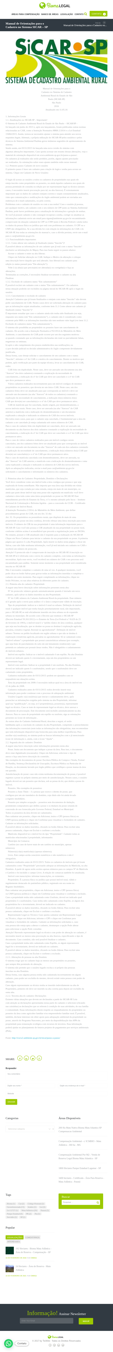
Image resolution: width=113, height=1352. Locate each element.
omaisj (34, 1258)
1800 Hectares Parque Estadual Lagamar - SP (80, 1168)
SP (22, 1217)
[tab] (15, 1237)
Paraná (45, 1210)
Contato (97, 14)
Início (97, 23)
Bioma (11, 1204)
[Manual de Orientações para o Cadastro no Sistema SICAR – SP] (56, 60)
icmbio (32, 1207)
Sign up (86, 1321)
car (21, 1204)
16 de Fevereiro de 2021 (16, 1276)
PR (28, 1214)
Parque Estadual (15, 1214)
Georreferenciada (15, 1207)
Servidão (12, 1217)
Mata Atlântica (29, 1210)
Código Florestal (36, 1204)
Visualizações (15, 1237)
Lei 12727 (12, 1210)
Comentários (32, 1237)
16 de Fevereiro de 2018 (16, 1258)
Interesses (13, 1242)
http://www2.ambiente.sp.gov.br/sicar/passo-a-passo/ (36, 1038)
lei (42, 1207)
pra (37, 1214)
